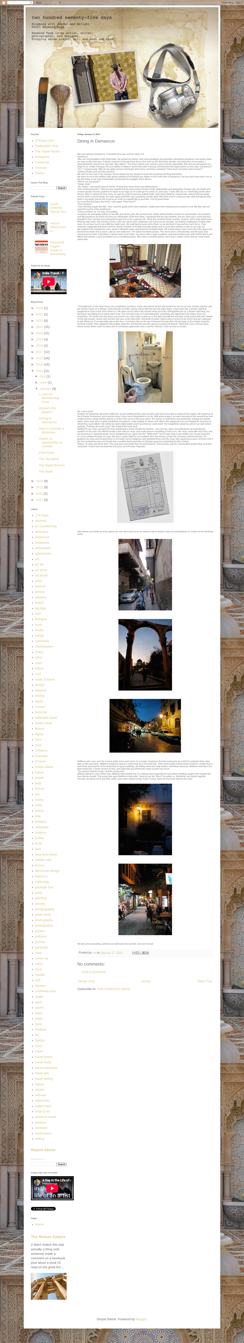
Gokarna (41, 750)
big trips (40, 608)
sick (38, 980)
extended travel (46, 718)
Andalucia (42, 537)
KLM (38, 843)
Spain (39, 996)
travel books (43, 1057)
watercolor (42, 1100)
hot (37, 794)
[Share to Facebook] (144, 953)
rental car (41, 958)
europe (40, 707)
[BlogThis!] (137, 953)
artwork (40, 586)
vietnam (40, 1095)
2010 (40, 500)
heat (38, 783)
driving (39, 696)
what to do (42, 1111)
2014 (40, 371)
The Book (46, 471)
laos (38, 849)
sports (39, 1007)
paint (38, 893)
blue (38, 613)
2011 (40, 493)
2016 (40, 358)
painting (40, 898)
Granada (41, 756)
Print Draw (46, 453)
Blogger (141, 1319)
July (43, 376)
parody (40, 903)
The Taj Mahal (49, 459)
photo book (43, 914)
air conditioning (46, 526)
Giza (38, 745)
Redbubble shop (46, 146)
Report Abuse (43, 1150)
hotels (39, 800)
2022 (40, 320)
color (38, 663)
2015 (40, 364)
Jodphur (41, 832)
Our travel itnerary (52, 465)
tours (38, 1046)
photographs (44, 920)
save (38, 969)
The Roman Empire (48, 1237)
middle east (43, 860)
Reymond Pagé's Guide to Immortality (58, 248)
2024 (40, 308)
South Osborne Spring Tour (58, 207)
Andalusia (42, 542)
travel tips (42, 1073)
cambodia (42, 641)
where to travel (45, 1117)
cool (38, 674)
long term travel (46, 854)
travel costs (43, 1062)
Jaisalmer (42, 827)
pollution (41, 936)
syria (38, 1024)
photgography (45, 909)
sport (38, 1002)
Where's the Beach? (47, 410)
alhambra (41, 532)
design (39, 685)
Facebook (42, 162)
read (38, 953)
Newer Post (86, 981)
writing (39, 1139)
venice (39, 1089)
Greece (40, 761)
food (38, 739)
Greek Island (44, 767)
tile (37, 1035)
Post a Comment (94, 972)
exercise (41, 712)
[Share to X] (140, 953)
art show (41, 570)
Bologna (41, 619)
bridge (39, 635)
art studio (41, 575)
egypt (39, 701)
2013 (40, 481)
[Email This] (134, 953)
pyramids (41, 947)
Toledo (39, 1040)
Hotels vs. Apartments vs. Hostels (51, 442)
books (39, 630)
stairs (39, 1013)
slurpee (40, 986)
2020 (40, 333)
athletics (41, 597)
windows (41, 1128)
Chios (39, 652)
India (38, 805)
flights (39, 734)
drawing (40, 690)
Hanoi (39, 772)
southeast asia (45, 991)
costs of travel (45, 679)
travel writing (44, 1079)
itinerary (40, 821)
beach (39, 603)
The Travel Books (47, 151)
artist (38, 581)
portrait (40, 942)
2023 (40, 314)
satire (39, 964)
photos (40, 931)
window (40, 1122)
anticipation (43, 548)
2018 (40, 345)
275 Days (42, 515)
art (37, 559)
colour (39, 668)
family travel (43, 723)
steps (39, 1018)
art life (39, 564)
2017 (40, 352)
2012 (40, 487)
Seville (39, 975)
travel (39, 1051)
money (40, 865)
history (39, 788)
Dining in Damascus (48, 420)
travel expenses (46, 1068)
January (46, 389)
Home (146, 981)
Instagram (42, 157)
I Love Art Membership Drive (49, 398)
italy (38, 816)
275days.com (44, 140)
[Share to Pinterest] (147, 953)
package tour (44, 887)
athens (40, 592)
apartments (43, 553)
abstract (40, 520)
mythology (42, 882)
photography (44, 925)
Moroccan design (47, 871)
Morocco (41, 876)
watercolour (43, 1106)
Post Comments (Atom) (113, 989)
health (39, 778)
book (38, 625)
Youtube (41, 168)
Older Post (204, 981)
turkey (39, 1084)
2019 (40, 339)
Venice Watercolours (58, 227)
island (39, 810)
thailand (40, 1029)
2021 (40, 327)
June (44, 382)
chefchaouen (44, 646)
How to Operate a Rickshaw (51, 430)
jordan (39, 838)
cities (38, 657)
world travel (43, 1133)
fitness (39, 728)
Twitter (39, 173)
